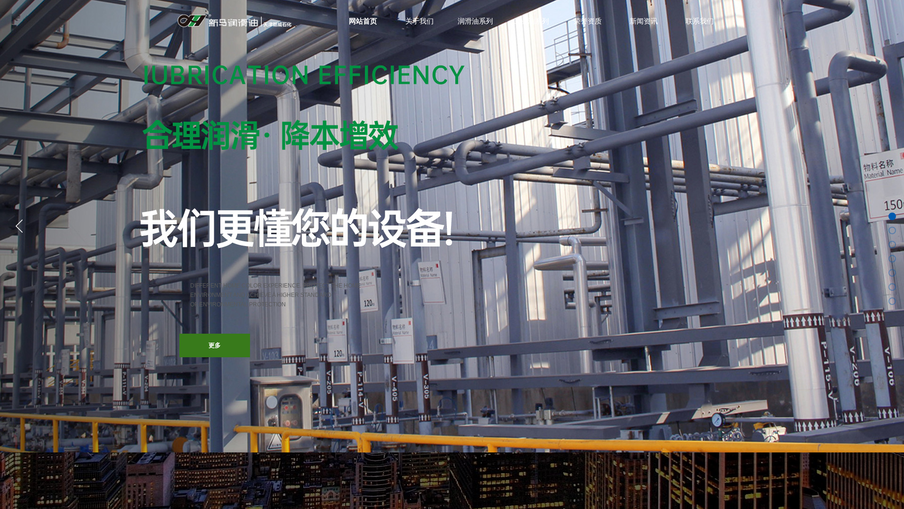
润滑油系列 (475, 21)
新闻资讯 (644, 21)
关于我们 (419, 21)
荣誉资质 (587, 21)
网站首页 (363, 21)
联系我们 (700, 21)
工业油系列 (531, 21)
